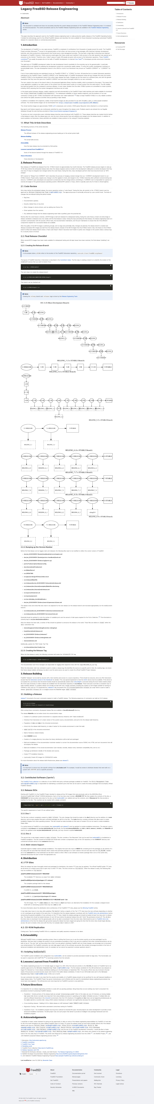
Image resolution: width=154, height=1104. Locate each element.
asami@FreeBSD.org (53, 1025)
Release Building (26, 136)
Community (69, 3)
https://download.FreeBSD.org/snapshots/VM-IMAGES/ (78, 102)
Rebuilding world (27, 1046)
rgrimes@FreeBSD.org (43, 1031)
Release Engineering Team (69, 296)
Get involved (98, 1073)
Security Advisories (56, 1087)
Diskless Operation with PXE (30, 1050)
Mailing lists (97, 1080)
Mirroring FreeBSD (88, 908)
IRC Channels (98, 1084)
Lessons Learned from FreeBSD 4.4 (32, 149)
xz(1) (54, 106)
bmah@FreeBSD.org (28, 1027)
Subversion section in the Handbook (41, 680)
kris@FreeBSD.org (28, 1029)
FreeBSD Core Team (28, 1044)
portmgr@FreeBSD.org (29, 783)
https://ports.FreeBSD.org (45, 1048)
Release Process (26, 130)
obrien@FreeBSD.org (80, 1027)
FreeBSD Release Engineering (99, 27)
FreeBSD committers (28, 1042)
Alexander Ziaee (47, 1060)
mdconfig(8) (77, 682)
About (37, 3)
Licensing (118, 1077)
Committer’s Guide (65, 260)
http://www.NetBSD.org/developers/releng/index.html (71, 1054)
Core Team (78, 59)
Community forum (99, 1077)
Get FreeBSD (46, 3)
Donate (130, 3)
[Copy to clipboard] (110, 265)
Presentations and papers (79, 1080)
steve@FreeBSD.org (79, 1025)
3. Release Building (121, 19)
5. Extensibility (120, 25)
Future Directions (26, 156)
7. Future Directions (121, 33)
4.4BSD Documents (78, 1087)
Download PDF (121, 47)
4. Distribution (119, 22)
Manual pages (76, 1077)
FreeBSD (53, 1073)
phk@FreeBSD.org (74, 1031)
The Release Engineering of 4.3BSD (68, 1052)
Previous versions (77, 1084)
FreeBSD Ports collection (31, 781)
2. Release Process (121, 16)
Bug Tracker (97, 1087)
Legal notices (120, 1084)
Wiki (73, 1091)
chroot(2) (48, 998)
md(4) (85, 680)
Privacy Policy (120, 1080)
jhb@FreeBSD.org (54, 1029)
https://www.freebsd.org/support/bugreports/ (63, 111)
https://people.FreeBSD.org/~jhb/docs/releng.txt (69, 1056)
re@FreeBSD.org (55, 192)
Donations (119, 1073)
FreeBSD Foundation (56, 1077)
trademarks (25, 13)
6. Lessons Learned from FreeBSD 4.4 (125, 29)
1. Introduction (119, 13)
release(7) (51, 687)
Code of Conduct (55, 1084)
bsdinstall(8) (60, 798)
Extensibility (24, 143)
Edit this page (121, 49)
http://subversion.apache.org (37, 1040)
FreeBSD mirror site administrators (98, 913)
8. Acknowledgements (122, 36)
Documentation (58, 3)
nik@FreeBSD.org (53, 1027)
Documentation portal (78, 1073)
